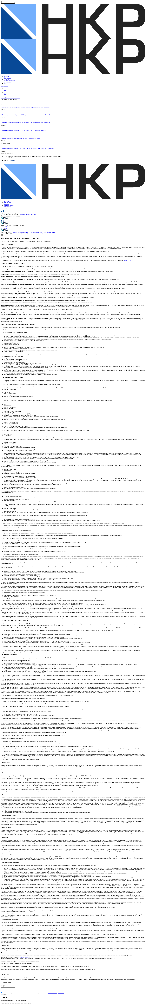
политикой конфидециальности (56, 993)
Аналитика (6, 79)
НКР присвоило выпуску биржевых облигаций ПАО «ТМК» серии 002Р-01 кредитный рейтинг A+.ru (27, 148)
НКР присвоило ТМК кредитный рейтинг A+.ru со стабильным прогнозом (20, 138)
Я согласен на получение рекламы (11, 216)
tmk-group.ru (12, 160)
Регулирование (7, 82)
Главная (3, 98)
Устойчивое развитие (9, 80)
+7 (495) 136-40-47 (5, 226)
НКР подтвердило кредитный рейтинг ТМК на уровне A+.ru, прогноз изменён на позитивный (25, 122)
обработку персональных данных (28, 214)
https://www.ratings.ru (128, 260)
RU (4, 88)
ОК (2, 235)
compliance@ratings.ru (24, 957)
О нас (5, 83)
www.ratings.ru (42, 233)
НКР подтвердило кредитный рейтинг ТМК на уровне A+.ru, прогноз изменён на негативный (25, 107)
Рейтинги (6, 76)
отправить (3, 994)
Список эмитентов (15, 98)
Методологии (7, 78)
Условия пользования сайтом (20, 232)
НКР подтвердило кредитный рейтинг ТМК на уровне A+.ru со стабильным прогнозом (23, 130)
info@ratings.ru (4, 86)
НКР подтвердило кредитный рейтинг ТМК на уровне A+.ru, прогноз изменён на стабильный (25, 114)
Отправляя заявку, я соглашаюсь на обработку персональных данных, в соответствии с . (33, 993)
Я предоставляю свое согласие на (19, 214)
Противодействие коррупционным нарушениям (42, 232)
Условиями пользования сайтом (64, 233)
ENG (5, 90)
